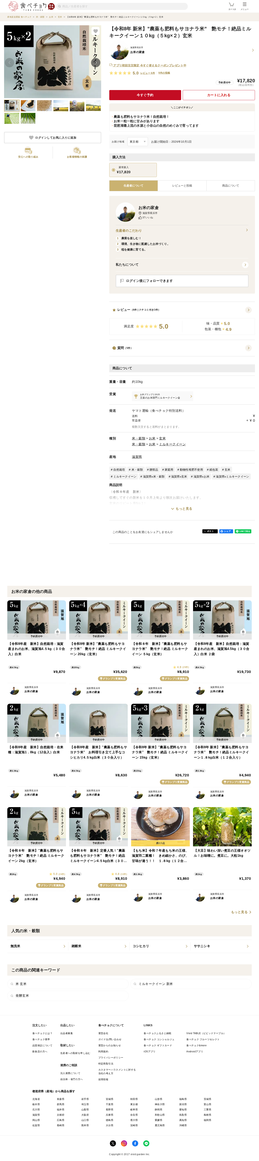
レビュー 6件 (147, 73)
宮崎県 (134, 1125)
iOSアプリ (149, 1051)
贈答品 (154, 469)
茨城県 (207, 1099)
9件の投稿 (164, 72)
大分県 (109, 1125)
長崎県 (60, 1125)
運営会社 (103, 1033)
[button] (182, 321)
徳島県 (109, 1120)
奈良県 (134, 1114)
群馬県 (60, 1104)
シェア (227, 531)
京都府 (60, 1114)
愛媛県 (158, 1120)
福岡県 (207, 1120)
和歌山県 (160, 1114)
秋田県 (134, 1099)
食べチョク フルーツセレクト (203, 1039)
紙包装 (213, 469)
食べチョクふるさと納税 (157, 1033)
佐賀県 (36, 1125)
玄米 (162, 438)
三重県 (207, 1109)
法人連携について (70, 1073)
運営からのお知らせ (109, 1045)
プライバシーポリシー (110, 1057)
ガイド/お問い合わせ (110, 1039)
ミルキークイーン (172, 444)
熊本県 (85, 1125)
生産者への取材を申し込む (75, 1053)
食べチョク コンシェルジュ (159, 1039)
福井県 (60, 1109)
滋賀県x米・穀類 (154, 476)
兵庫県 (109, 1114)
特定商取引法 (105, 1063)
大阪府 (85, 1114)
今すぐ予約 (145, 95)
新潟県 (183, 1104)
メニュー (245, 9)
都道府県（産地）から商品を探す (53, 1091)
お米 (152, 438)
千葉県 (109, 1104)
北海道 (36, 1099)
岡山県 (36, 1120)
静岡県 (158, 1109)
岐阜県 (134, 1109)
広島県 (60, 1120)
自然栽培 (119, 469)
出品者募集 (66, 1033)
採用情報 (103, 1079)
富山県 (207, 1104)
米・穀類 (138, 438)
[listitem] (162, 396)
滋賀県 (137, 456)
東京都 (134, 1104)
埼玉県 (85, 1104)
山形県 (158, 1099)
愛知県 (183, 1109)
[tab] (182, 185)
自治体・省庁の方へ (71, 1079)
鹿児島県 (160, 1125)
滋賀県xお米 (202, 476)
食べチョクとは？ (42, 1033)
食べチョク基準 (41, 1039)
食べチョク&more (196, 1045)
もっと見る (184, 508)
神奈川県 (160, 1104)
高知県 (183, 1120)
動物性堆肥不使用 (191, 469)
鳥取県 (183, 1114)
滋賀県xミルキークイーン (232, 476)
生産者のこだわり (129, 230)
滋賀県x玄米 (179, 476)
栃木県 (36, 1104)
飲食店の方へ (39, 1051)
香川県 (134, 1120)
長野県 (109, 1109)
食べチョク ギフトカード (158, 1045)
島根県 (207, 1114)
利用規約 (103, 1051)
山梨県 (85, 1109)
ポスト (210, 531)
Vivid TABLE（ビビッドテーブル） (206, 1033)
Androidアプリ (194, 1051)
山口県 (85, 1120)
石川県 (36, 1109)
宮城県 (109, 1099)
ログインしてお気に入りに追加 (55, 137)
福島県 (183, 1099)
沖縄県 (183, 1125)
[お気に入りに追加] (95, 31)
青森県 (60, 1099)
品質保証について (42, 1045)
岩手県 (85, 1099)
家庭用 (169, 469)
